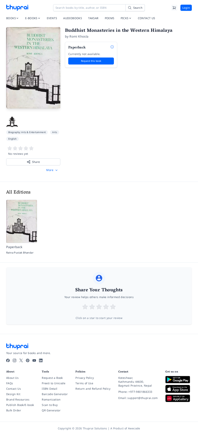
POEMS (109, 18)
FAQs (9, 383)
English (12, 138)
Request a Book (52, 378)
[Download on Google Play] (178, 379)
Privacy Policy (84, 378)
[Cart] (174, 8)
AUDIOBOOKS (72, 18)
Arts (54, 132)
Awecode (134, 428)
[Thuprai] (17, 8)
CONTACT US (146, 18)
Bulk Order (13, 410)
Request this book (91, 61)
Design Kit (13, 394)
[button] (52, 170)
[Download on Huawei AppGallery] (178, 398)
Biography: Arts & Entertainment (27, 132)
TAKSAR (93, 18)
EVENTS (52, 18)
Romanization (51, 399)
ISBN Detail (49, 388)
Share (36, 162)
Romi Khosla (78, 36)
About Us (12, 378)
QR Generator (51, 410)
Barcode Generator (55, 394)
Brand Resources (17, 399)
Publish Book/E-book (20, 405)
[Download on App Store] (178, 389)
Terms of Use (84, 383)
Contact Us (13, 388)
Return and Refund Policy (92, 388)
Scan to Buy (50, 405)
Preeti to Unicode (53, 383)
